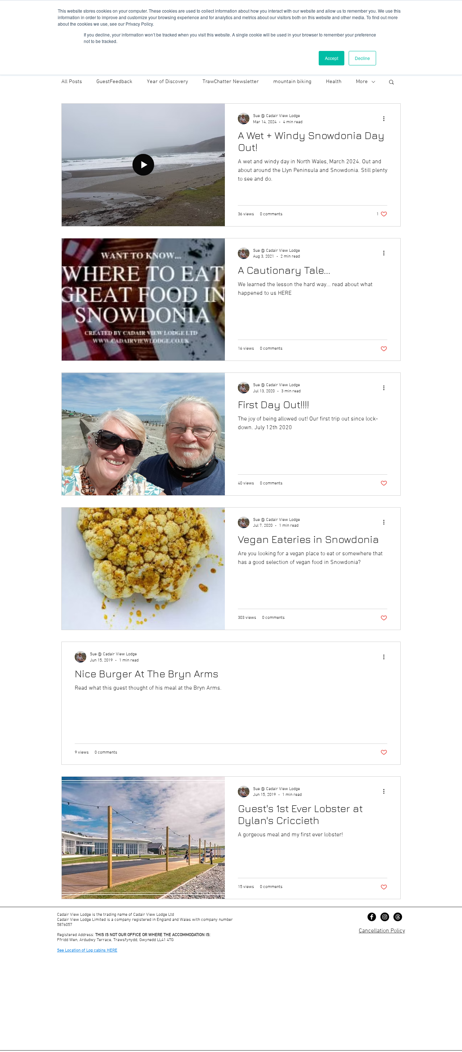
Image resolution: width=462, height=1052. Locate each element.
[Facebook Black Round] (371, 917)
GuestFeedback (114, 81)
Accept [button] (331, 58)
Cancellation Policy (382, 931)
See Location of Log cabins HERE (87, 950)
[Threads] (397, 917)
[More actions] (386, 118)
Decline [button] (362, 58)
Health (333, 81)
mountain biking (292, 81)
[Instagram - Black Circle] (384, 917)
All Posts (71, 81)
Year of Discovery (167, 81)
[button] (391, 82)
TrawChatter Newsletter (230, 81)
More (362, 81)
